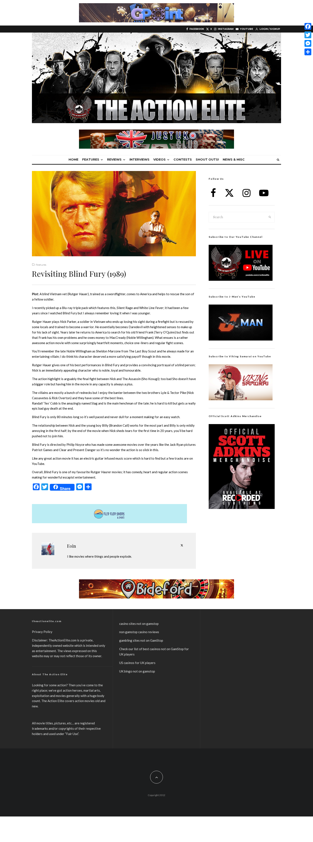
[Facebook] (308, 26)
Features (90, 159)
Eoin (71, 546)
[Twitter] (308, 35)
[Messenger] (308, 43)
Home (73, 159)
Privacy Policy (42, 632)
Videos (159, 159)
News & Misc (234, 159)
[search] (270, 217)
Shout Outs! (207, 159)
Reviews (114, 159)
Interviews (139, 159)
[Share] (308, 52)
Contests (183, 159)
